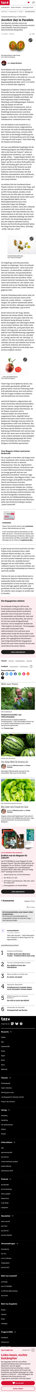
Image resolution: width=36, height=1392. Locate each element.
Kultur (3, 1051)
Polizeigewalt (5, 1083)
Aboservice (5, 1342)
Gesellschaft (13, 11)
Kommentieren (14, 666)
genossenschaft (6, 1152)
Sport (3, 1056)
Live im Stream (6, 1258)
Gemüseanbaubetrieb (14, 438)
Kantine (3, 1314)
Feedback (4, 1337)
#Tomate (11, 661)
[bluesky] (16, 1024)
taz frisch (4, 1226)
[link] (6, 7)
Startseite (4, 11)
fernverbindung (6, 1189)
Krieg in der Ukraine (8, 1102)
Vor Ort (3, 1254)
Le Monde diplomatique (9, 1291)
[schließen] (33, 1350)
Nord (3, 1065)
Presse (3, 1134)
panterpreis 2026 (7, 1171)
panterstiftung (6, 1166)
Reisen (3, 1310)
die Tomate (9, 105)
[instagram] (21, 1024)
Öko (2, 1042)
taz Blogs (4, 1282)
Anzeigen (4, 1323)
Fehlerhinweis (24, 666)
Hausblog (4, 1120)
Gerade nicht (26, 1350)
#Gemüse (29, 661)
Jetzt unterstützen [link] (18, 652)
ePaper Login (5, 1347)
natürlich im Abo (27, 540)
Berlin (3, 1060)
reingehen (4, 1207)
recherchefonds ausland (9, 1161)
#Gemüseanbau (20, 661)
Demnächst (5, 1249)
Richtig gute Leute (7, 1092)
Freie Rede (4, 1203)
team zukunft (5, 1221)
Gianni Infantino (6, 1088)
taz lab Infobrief (6, 1235)
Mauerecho (5, 1198)
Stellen (3, 1129)
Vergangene (5, 1263)
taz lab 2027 (5, 1267)
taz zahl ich (5, 1157)
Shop (3, 1319)
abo (2, 1148)
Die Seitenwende (7, 1125)
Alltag (20, 11)
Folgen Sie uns (5, 1024)
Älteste (33, 901)
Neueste (26, 901)
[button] (33, 2)
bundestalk (5, 1185)
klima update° (6, 1194)
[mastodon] (12, 1024)
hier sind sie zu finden (9, 920)
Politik (3, 1037)
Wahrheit (4, 1069)
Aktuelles (4, 1115)
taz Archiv (4, 1295)
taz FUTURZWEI (6, 1286)
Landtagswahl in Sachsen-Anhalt (12, 1097)
